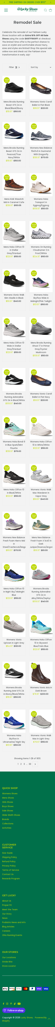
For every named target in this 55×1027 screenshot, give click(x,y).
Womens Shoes (9, 793)
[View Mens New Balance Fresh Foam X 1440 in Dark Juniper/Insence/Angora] (41, 523)
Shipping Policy (9, 857)
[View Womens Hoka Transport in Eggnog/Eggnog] (41, 184)
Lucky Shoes (27, 1017)
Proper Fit (7, 905)
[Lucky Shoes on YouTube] (19, 1004)
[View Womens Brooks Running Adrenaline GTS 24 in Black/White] (14, 379)
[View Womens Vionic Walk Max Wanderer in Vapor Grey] (41, 475)
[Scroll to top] (49, 1019)
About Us (6, 900)
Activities (6, 828)
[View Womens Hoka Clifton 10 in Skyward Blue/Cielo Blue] (41, 625)
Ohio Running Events (12, 935)
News (4, 918)
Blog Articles (8, 926)
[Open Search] (45, 10)
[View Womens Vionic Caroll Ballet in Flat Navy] (41, 379)
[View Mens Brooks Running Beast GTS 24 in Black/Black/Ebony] (14, 87)
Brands (5, 819)
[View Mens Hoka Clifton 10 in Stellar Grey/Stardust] (14, 232)
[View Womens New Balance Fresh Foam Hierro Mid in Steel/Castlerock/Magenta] (14, 523)
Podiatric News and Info (14, 922)
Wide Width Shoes (11, 815)
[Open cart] (50, 10)
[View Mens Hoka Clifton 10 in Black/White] (14, 475)
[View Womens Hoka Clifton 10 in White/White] (41, 427)
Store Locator (9, 966)
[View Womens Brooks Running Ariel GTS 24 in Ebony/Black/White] (14, 673)
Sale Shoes (7, 810)
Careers (6, 931)
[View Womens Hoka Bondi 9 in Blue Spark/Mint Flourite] (14, 427)
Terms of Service (10, 870)
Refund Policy (9, 861)
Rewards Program (11, 878)
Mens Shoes (8, 797)
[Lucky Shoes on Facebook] (3, 1004)
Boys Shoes (7, 806)
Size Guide (7, 853)
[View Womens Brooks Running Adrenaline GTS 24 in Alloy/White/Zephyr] (41, 574)
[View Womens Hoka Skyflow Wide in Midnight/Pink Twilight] (41, 280)
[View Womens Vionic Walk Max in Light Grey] (41, 721)
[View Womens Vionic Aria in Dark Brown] (41, 673)
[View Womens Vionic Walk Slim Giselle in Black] (14, 280)
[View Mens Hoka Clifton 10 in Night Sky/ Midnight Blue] (14, 574)
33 (30, 764)
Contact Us (7, 874)
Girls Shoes (7, 802)
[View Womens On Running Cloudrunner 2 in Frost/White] (41, 232)
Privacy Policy (9, 865)
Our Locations (9, 957)
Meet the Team (10, 909)
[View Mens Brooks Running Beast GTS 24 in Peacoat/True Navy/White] (14, 133)
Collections (7, 823)
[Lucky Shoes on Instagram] (7, 1004)
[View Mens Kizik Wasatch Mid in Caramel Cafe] (14, 184)
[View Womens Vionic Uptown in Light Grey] (14, 625)
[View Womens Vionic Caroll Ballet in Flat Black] (41, 87)
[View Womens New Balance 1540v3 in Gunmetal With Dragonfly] (41, 133)
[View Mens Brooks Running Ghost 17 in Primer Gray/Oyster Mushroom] (41, 328)
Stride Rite (7, 961)
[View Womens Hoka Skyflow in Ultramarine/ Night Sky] (14, 721)
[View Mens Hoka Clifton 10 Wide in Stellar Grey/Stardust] (14, 328)
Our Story (7, 913)
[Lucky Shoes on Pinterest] (11, 1004)
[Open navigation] (8, 10)
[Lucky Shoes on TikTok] (14, 1004)
